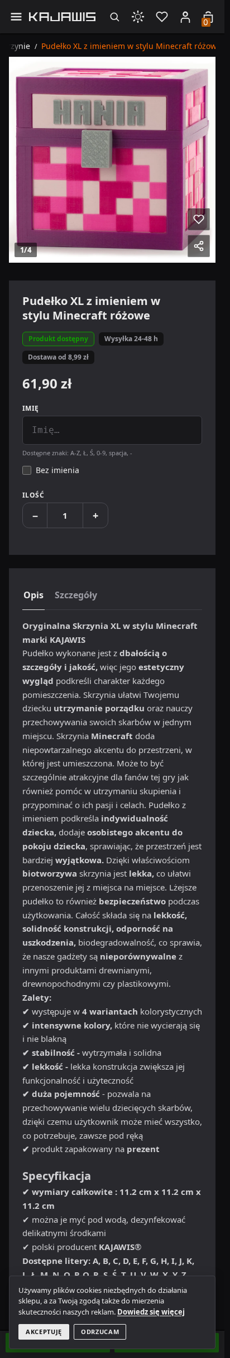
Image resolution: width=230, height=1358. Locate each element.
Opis (33, 595)
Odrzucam (100, 1331)
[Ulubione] (161, 16)
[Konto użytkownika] (185, 17)
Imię (30, 408)
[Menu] (16, 16)
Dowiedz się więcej (151, 1312)
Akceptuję (44, 1331)
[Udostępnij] (199, 246)
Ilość (33, 495)
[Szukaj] (114, 16)
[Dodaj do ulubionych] (199, 219)
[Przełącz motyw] (138, 16)
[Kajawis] (62, 17)
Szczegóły (76, 595)
